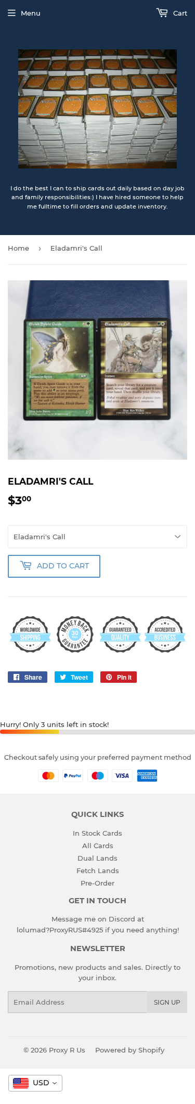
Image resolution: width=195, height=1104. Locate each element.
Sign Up (167, 1002)
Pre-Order (97, 883)
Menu (31, 13)
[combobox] (35, 1083)
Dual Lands (97, 858)
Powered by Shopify (129, 1050)
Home (18, 248)
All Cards (97, 845)
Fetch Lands (97, 870)
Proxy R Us (67, 1050)
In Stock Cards (97, 833)
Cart (179, 13)
